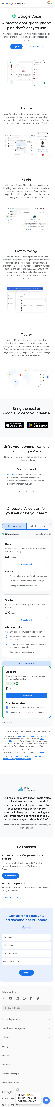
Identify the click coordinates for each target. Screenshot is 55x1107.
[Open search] (49, 3)
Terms (12, 1098)
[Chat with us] (46, 1100)
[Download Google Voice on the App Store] (14, 425)
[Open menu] (3, 4)
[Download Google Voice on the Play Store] (37, 425)
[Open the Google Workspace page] (15, 3)
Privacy (5, 1098)
